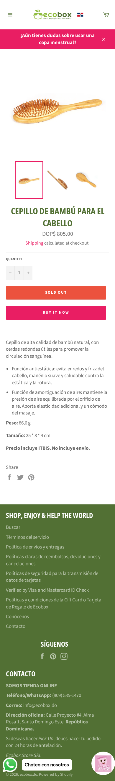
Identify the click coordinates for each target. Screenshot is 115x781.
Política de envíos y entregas (35, 547)
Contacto (15, 626)
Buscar (13, 527)
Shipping (34, 243)
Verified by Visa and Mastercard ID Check (47, 590)
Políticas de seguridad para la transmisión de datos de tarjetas (52, 577)
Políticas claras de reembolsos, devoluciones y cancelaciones (53, 560)
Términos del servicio (27, 537)
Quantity (14, 259)
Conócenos (17, 616)
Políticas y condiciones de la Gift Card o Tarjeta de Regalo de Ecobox (53, 603)
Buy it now (56, 312)
